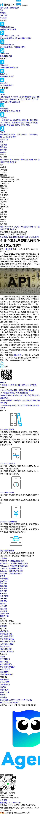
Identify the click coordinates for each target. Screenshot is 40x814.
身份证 (16, 160)
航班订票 (5, 162)
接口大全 (25, 385)
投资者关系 (4, 140)
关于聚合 (3, 145)
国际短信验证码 (6, 649)
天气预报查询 (5, 659)
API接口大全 (4, 692)
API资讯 (3, 695)
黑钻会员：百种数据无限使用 (11, 573)
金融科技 (18, 385)
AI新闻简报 (23, 160)
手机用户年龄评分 (7, 493)
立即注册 (3, 800)
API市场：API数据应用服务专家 (12, 561)
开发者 (2, 576)
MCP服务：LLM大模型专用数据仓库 (14, 563)
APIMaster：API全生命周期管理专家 (14, 566)
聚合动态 (3, 147)
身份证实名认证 (6, 634)
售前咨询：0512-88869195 (10, 803)
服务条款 (3, 601)
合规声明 (3, 606)
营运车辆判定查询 (7, 551)
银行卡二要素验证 (7, 651)
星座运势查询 (5, 669)
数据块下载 (4, 616)
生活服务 (3, 385)
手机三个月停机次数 (7, 463)
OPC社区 (3, 15)
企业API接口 (4, 682)
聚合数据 (9, 249)
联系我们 (3, 626)
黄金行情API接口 (6, 674)
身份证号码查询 (6, 664)
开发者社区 (4, 579)
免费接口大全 (5, 685)
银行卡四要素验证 (7, 636)
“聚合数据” (18, 355)
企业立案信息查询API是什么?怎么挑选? (24, 237)
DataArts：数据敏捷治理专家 (11, 568)
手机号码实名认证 (7, 639)
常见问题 (3, 593)
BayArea (3, 581)
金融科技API (4, 690)
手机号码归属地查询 (7, 667)
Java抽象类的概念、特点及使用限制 (14, 393)
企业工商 (10, 385)
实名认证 (13, 162)
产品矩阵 (3, 18)
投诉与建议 (4, 596)
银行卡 (30, 160)
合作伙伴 (3, 150)
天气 (35, 160)
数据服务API (4, 679)
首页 (1, 10)
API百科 (3, 152)
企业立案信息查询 (7, 429)
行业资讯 (3, 237)
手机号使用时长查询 (7, 641)
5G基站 (10, 160)
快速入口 (3, 609)
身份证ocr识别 (5, 646)
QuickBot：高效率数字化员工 (11, 571)
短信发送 (3, 160)
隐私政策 (3, 604)
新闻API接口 (4, 662)
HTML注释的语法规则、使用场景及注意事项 (17, 390)
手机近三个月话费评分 (8, 522)
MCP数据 (3, 611)
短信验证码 (4, 631)
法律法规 (3, 598)
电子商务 (32, 385)
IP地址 (2, 657)
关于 (1, 142)
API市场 (3, 13)
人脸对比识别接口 (7, 644)
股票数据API (4, 672)
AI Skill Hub (4, 613)
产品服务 (3, 558)
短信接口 (3, 697)
